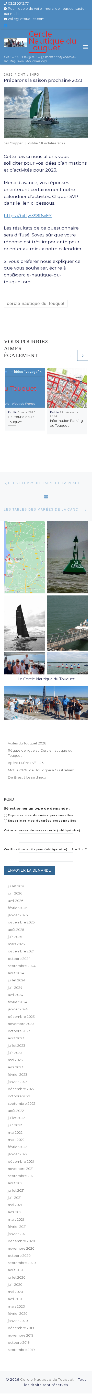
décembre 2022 (21, 1089)
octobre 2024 (19, 959)
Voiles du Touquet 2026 (27, 743)
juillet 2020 (17, 1277)
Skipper (16, 143)
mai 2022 (15, 1132)
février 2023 (17, 1074)
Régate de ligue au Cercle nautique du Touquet (40, 753)
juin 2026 (15, 893)
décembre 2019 (21, 1328)
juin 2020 (15, 1284)
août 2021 (15, 1183)
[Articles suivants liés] (82, 355)
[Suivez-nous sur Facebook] (5, 26)
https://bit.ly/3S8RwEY (28, 215)
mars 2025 (16, 944)
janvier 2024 (18, 1009)
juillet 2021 (16, 1190)
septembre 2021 (21, 1176)
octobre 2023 (19, 1031)
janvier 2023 (18, 1082)
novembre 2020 (21, 1248)
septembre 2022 (21, 1103)
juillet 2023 (16, 1045)
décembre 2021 (21, 1161)
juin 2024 (15, 987)
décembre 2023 (21, 1016)
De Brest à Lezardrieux (27, 777)
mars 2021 (16, 1219)
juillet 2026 (16, 886)
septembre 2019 (21, 1350)
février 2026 (17, 908)
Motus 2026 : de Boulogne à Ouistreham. (41, 770)
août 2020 (16, 1270)
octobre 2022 (19, 1096)
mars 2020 (16, 1306)
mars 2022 (16, 1140)
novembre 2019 (20, 1335)
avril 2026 (15, 901)
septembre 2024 (22, 966)
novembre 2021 (20, 1169)
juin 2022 (15, 1125)
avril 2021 (15, 1212)
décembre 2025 (21, 922)
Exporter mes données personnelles (40, 815)
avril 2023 (15, 1067)
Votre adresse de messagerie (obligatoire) (42, 830)
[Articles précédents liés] (70, 355)
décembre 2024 (21, 951)
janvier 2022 (17, 1154)
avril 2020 (16, 1299)
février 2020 (18, 1313)
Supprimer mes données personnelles (42, 820)
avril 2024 (15, 995)
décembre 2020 (21, 1241)
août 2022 (16, 1111)
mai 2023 (15, 1060)
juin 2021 (14, 1198)
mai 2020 (15, 1292)
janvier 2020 (18, 1321)
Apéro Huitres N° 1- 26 (25, 763)
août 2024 (16, 973)
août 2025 (16, 930)
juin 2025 (15, 937)
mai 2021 (15, 1205)
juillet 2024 (16, 980)
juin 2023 (15, 1053)
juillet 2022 (16, 1118)
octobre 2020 (19, 1255)
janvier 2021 (17, 1234)
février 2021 (17, 1226)
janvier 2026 (18, 915)
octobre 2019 (19, 1342)
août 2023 (16, 1038)
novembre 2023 (21, 1024)
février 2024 (17, 1002)
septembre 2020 (22, 1263)
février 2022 (17, 1147)
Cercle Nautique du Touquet (47, 1379)
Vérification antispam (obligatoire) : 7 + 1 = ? (45, 849)
